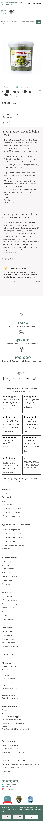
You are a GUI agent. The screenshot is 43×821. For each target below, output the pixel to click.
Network (5, 733)
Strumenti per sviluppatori (12, 717)
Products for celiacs (9, 576)
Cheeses (5, 493)
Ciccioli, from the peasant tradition (15, 760)
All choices (6, 584)
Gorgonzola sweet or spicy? (12, 749)
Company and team (9, 666)
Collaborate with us (9, 689)
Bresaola (5, 615)
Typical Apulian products (11, 533)
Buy (38, 22)
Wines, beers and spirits (11, 516)
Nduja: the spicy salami (10, 745)
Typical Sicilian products (11, 530)
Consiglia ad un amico (10, 698)
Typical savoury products (11, 508)
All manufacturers (8, 654)
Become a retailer (9, 695)
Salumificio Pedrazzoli (10, 647)
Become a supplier (9, 692)
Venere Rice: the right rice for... (13, 752)
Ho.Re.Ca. (6, 685)
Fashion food (7, 580)
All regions (6, 549)
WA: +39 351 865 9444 (34, 3)
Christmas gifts (7, 561)
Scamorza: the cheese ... (11, 768)
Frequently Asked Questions (13, 723)
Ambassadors (7, 669)
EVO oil (4, 501)
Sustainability (7, 682)
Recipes (5, 710)
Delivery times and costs (11, 720)
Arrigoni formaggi (8, 643)
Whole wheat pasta (9, 600)
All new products (8, 619)
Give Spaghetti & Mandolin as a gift (15, 729)
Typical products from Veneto (13, 545)
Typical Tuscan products (11, 541)
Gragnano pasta (8, 596)
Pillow (4, 611)
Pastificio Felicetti (8, 631)
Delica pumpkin (8, 756)
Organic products (8, 569)
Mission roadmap (8, 679)
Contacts (5, 726)
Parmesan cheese (8, 607)
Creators (5, 672)
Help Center (6, 713)
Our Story (5, 675)
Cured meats (7, 505)
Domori (4, 650)
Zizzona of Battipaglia (10, 604)
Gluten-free (6, 572)
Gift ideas (5, 565)
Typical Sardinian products (12, 537)
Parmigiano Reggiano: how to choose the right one (21, 764)
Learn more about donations (12, 282)
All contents (6, 771)
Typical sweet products (11, 512)
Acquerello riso (8, 635)
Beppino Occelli (8, 639)
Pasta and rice (7, 497)
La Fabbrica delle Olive (11, 87)
